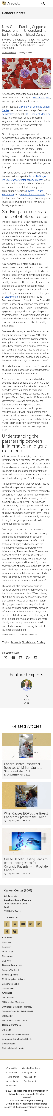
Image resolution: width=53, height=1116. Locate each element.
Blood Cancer (29, 642)
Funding (41, 642)
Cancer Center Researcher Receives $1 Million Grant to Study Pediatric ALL (23, 767)
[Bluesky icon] (16, 931)
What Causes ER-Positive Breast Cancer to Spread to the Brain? (26, 815)
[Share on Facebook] (13, 657)
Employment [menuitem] (30, 1081)
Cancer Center (13, 13)
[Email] (35, 657)
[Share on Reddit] (28, 657)
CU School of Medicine (38, 114)
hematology (8, 114)
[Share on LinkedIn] (20, 657)
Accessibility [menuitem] (30, 1077)
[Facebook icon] (8, 924)
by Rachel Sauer (9, 52)
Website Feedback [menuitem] (31, 1068)
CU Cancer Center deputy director (25, 179)
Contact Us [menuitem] (11, 1068)
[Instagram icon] (32, 924)
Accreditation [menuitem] (12, 1081)
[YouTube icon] (24, 924)
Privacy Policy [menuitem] (29, 1072)
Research (16, 642)
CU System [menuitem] (11, 1072)
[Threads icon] (8, 931)
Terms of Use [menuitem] (12, 1077)
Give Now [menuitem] (11, 1085)
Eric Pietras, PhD (41, 97)
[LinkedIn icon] (40, 924)
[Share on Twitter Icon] (6, 657)
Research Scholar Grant (32, 194)
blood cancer (12, 296)
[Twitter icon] (16, 924)
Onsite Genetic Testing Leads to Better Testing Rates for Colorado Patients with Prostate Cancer (26, 864)
